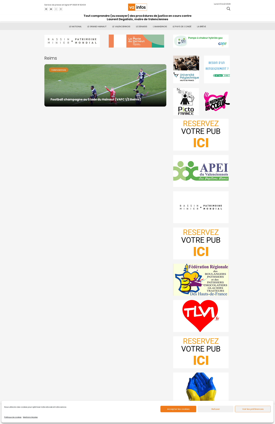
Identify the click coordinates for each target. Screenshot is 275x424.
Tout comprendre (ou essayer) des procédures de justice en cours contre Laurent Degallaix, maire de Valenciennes (137, 17)
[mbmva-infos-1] (202, 207)
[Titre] (46, 9)
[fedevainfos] (202, 280)
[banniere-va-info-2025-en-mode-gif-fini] (202, 41)
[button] (228, 8)
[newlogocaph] (137, 41)
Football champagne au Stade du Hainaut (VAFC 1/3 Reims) (96, 99)
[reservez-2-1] (202, 135)
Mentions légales (30, 417)
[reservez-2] (202, 243)
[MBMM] (73, 41)
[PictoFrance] (186, 101)
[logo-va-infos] (137, 7)
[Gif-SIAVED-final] (217, 69)
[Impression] (202, 171)
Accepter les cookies (178, 409)
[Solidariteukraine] (202, 389)
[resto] (217, 101)
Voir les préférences (253, 409)
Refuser (216, 409)
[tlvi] (202, 316)
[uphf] (186, 69)
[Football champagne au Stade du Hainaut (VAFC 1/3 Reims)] (105, 85)
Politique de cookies (12, 417)
